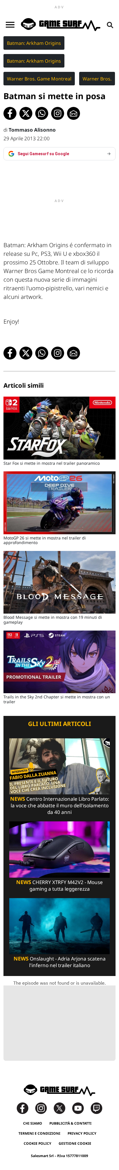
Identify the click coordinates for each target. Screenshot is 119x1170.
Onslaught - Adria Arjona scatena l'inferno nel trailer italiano (60, 962)
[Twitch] (96, 1108)
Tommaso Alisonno (32, 129)
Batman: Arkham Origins (34, 43)
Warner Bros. (97, 79)
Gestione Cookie (75, 1143)
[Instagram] (44, 1108)
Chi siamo (32, 1123)
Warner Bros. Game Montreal (39, 79)
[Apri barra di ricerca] (110, 24)
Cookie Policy (37, 1143)
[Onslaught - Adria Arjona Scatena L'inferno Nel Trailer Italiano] (59, 925)
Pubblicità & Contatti (70, 1123)
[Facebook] (25, 1108)
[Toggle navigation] (10, 24)
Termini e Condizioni (39, 1133)
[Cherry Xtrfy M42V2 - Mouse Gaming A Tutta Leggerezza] (59, 849)
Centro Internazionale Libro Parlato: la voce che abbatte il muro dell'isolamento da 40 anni (59, 805)
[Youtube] (81, 1108)
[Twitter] (62, 1108)
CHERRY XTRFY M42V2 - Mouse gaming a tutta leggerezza (59, 885)
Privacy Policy (82, 1133)
